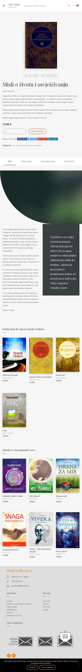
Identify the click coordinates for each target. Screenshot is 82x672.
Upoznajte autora (48, 161)
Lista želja (46, 607)
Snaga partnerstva (11, 549)
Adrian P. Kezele (8, 499)
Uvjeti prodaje (12, 607)
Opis (10, 161)
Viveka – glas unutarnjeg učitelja (40, 550)
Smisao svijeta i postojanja (40, 377)
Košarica (46, 604)
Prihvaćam (32, 667)
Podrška (46, 610)
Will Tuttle (59, 499)
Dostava (10, 612)
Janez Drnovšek (8, 91)
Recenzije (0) (69, 161)
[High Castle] (9, 656)
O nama (9, 601)
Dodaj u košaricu (37, 131)
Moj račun (46, 601)
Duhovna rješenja (10, 375)
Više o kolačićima (47, 667)
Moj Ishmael (34, 496)
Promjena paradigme (34, 145)
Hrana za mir (61, 496)
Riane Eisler (6, 552)
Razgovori (60, 375)
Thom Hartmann (8, 433)
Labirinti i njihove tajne (13, 496)
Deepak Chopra (7, 378)
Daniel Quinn (33, 499)
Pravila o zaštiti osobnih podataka (19, 604)
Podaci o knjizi (26, 161)
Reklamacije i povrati (14, 615)
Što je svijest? (62, 551)
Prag (5, 430)
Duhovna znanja (18, 145)
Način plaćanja (12, 610)
